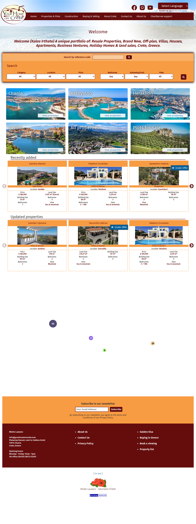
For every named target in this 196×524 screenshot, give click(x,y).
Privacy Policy (85, 443)
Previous (4, 186)
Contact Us (84, 437)
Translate (182, 10)
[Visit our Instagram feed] (142, 7)
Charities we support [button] (161, 16)
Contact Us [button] (126, 16)
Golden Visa (146, 431)
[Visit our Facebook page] (134, 7)
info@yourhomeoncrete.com (22, 437)
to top (98, 473)
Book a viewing (148, 443)
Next (191, 186)
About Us (141, 16)
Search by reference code (77, 57)
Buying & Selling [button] (91, 16)
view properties (50, 115)
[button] (91, 338)
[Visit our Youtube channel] (150, 7)
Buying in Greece (149, 437)
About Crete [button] (110, 16)
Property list (147, 449)
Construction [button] (71, 16)
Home (33, 16)
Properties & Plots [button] (50, 16)
